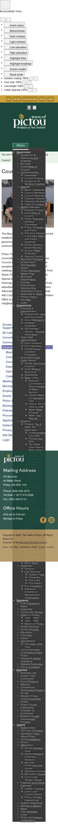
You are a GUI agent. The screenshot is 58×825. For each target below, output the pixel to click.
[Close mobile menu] (21, 149)
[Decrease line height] (26, 86)
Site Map (17, 99)
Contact (50, 99)
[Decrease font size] (24, 82)
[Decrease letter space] (30, 90)
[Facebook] (29, 107)
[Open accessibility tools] (5, 4)
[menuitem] (24, 152)
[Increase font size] (29, 82)
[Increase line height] (31, 86)
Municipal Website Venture (33, 542)
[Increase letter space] (35, 90)
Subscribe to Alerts (30, 99)
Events (42, 99)
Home (9, 99)
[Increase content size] (36, 79)
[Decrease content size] (31, 79)
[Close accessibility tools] (8, 20)
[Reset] (2, 20)
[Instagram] (34, 107)
